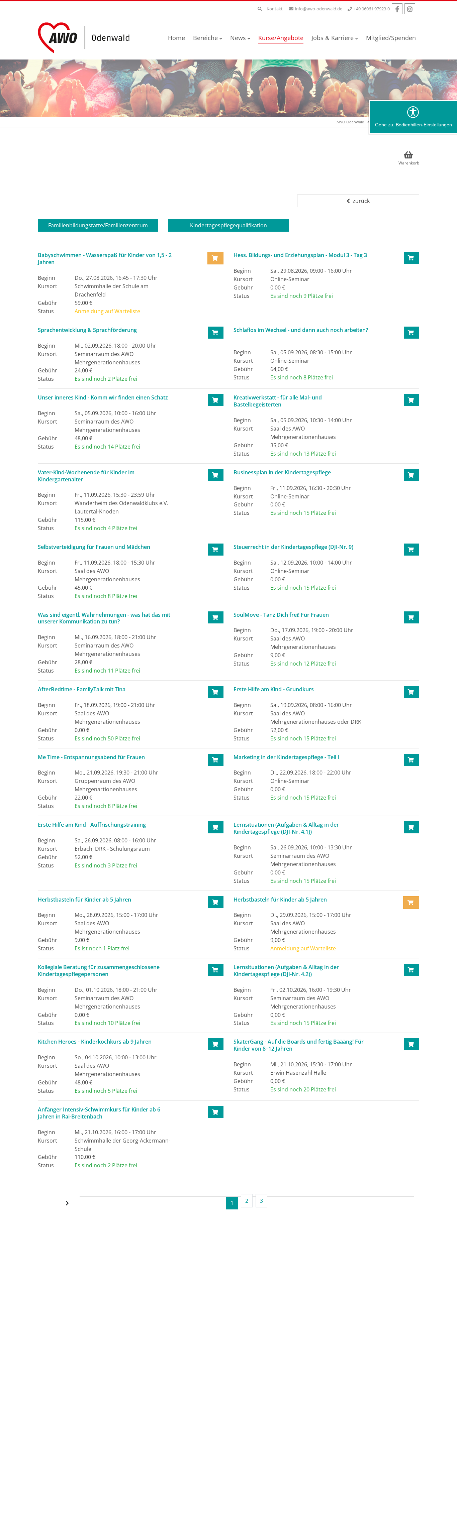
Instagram (409, 8)
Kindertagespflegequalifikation (228, 225)
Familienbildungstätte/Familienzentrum (98, 225)
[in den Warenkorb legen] (411, 258)
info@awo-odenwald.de (318, 9)
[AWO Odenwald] (86, 37)
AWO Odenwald (350, 121)
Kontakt (275, 9)
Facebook (397, 8)
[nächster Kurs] (68, 1203)
